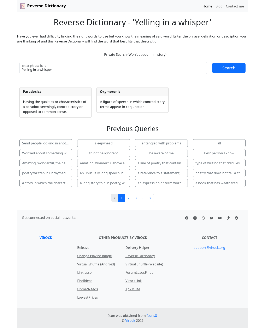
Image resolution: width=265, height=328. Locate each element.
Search (228, 68)
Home (207, 6)
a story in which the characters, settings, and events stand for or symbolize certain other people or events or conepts (47, 183)
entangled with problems (161, 143)
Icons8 (152, 315)
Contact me (235, 6)
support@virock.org (209, 247)
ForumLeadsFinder (140, 272)
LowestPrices (87, 297)
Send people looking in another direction (47, 143)
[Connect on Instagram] (195, 217)
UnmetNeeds (87, 289)
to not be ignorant (103, 153)
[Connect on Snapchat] (203, 217)
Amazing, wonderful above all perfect (105, 163)
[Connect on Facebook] (186, 217)
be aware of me (161, 153)
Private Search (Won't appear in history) (135, 54)
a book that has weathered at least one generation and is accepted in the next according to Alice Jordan (220, 183)
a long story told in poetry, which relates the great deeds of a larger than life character (105, 183)
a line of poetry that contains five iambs (163, 163)
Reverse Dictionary (140, 256)
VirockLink (133, 280)
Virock (46, 237)
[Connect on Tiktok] (228, 217)
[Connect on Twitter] (211, 217)
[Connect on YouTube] (220, 217)
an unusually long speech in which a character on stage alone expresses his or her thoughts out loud (105, 173)
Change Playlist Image (94, 256)
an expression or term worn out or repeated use (163, 183)
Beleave (83, 247)
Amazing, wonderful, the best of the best (47, 163)
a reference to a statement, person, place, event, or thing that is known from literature (163, 173)
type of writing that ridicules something (220, 163)
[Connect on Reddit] (236, 217)
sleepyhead (104, 143)
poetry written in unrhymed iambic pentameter (47, 173)
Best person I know (219, 153)
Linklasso (84, 272)
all (219, 143)
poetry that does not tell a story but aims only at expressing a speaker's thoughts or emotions (220, 173)
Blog (219, 6)
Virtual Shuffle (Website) (144, 264)
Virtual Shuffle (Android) (96, 264)
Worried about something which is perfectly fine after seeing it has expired (47, 153)
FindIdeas (84, 280)
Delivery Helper (137, 247)
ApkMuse (132, 289)
